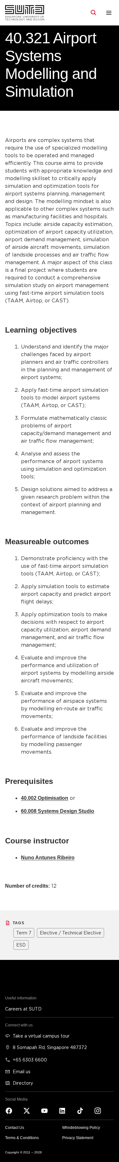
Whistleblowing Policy (81, 1127)
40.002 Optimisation (44, 798)
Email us (21, 1071)
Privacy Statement (77, 1138)
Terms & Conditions (22, 1138)
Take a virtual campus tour (41, 1036)
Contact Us (14, 1127)
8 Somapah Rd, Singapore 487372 (50, 1047)
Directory (23, 1083)
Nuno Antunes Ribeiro (48, 857)
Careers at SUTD (23, 1008)
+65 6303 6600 (30, 1059)
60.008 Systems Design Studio (57, 811)
